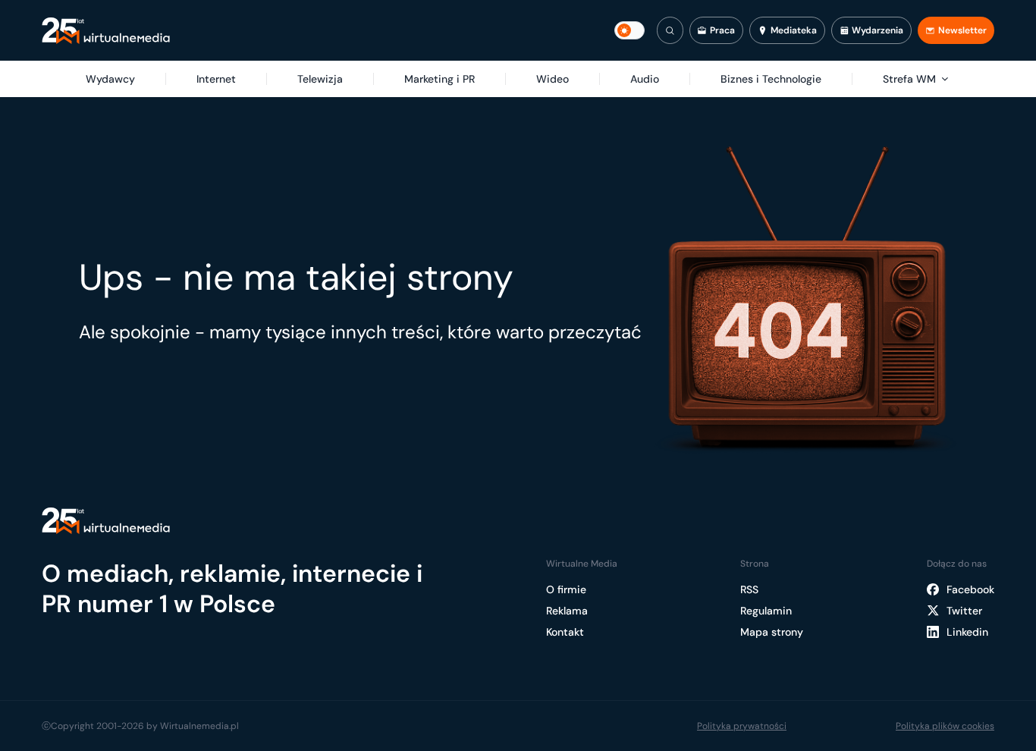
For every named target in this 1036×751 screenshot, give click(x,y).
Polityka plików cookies (945, 726)
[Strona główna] (106, 30)
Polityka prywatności (741, 726)
